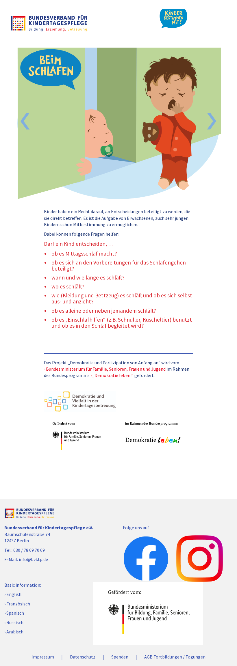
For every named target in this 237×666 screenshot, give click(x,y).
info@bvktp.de (33, 559)
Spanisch (15, 613)
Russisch (14, 622)
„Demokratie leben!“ (113, 375)
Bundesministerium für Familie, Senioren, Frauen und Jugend (106, 369)
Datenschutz (82, 657)
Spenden (119, 657)
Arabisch (14, 632)
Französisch (18, 604)
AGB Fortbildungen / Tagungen (174, 657)
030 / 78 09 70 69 (29, 550)
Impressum (43, 657)
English (13, 594)
